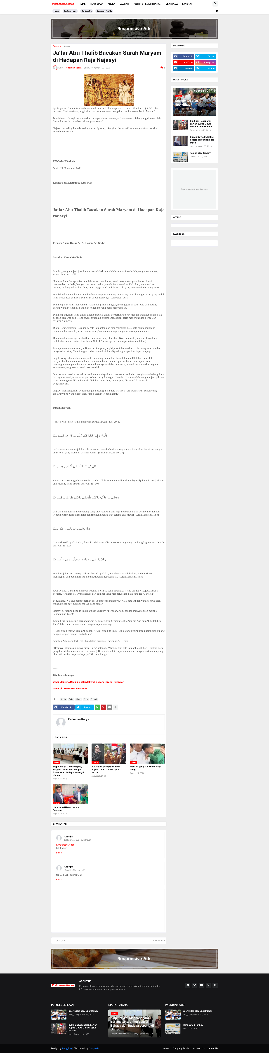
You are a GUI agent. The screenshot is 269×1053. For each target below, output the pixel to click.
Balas (59, 852)
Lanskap (187, 3)
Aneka (111, 3)
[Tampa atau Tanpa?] (180, 157)
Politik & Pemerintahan (147, 3)
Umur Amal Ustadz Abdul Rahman (66, 808)
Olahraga (171, 3)
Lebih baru (60, 940)
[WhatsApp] (97, 707)
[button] (215, 4)
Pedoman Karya (78, 719)
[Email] (109, 707)
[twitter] (194, 985)
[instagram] (208, 985)
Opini (86, 699)
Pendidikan (96, 3)
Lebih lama (157, 940)
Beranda (57, 46)
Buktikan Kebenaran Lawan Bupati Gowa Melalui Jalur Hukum (106, 769)
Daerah (124, 3)
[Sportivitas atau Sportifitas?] (58, 1015)
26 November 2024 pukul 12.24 (77, 840)
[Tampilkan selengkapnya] (115, 707)
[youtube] (201, 985)
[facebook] (217, 11)
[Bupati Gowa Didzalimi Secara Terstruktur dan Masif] (180, 141)
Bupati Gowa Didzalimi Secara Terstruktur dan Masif (202, 140)
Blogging (67, 1048)
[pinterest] (215, 985)
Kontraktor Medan (65, 844)
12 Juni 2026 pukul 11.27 (74, 870)
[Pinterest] (103, 707)
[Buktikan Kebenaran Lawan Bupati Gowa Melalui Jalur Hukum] (180, 125)
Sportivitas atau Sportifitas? (83, 1011)
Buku (71, 699)
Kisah (78, 699)
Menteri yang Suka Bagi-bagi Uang (145, 768)
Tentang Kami (70, 11)
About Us (213, 1048)
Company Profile (104, 11)
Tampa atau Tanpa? (200, 153)
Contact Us (86, 11)
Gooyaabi (94, 1048)
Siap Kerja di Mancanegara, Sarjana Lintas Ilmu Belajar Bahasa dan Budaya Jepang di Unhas (69, 770)
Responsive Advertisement (194, 189)
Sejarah (94, 699)
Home (82, 3)
